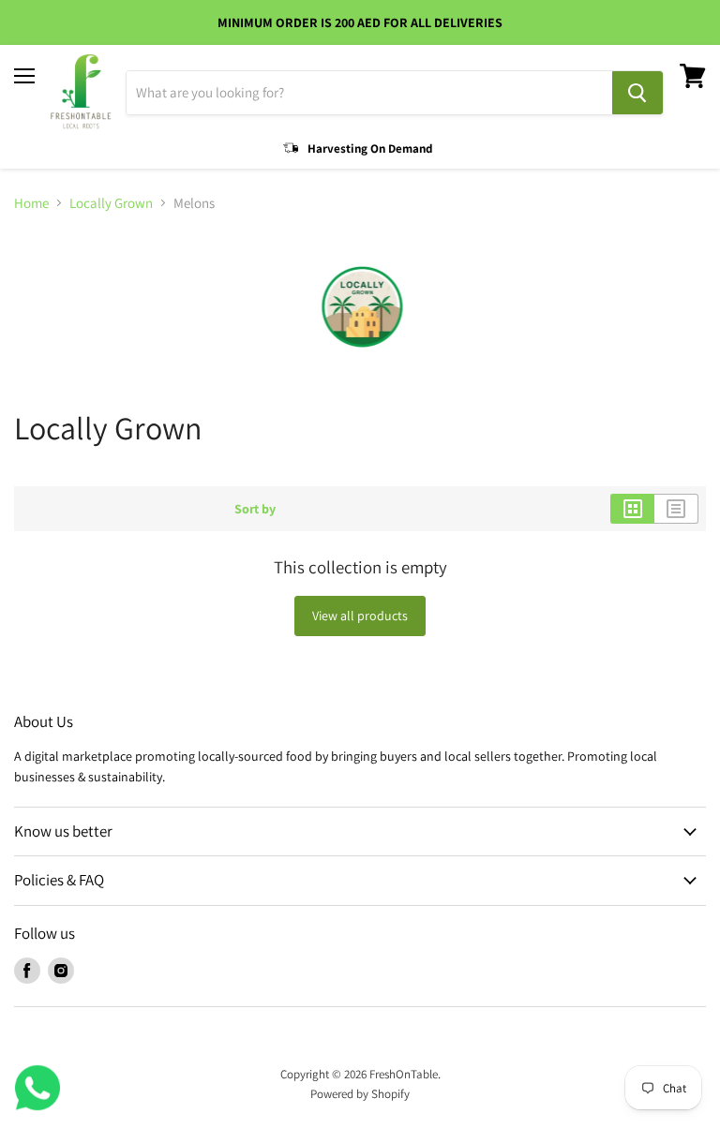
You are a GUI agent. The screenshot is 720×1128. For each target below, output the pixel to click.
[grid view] (632, 509)
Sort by (255, 508)
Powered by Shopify (360, 1094)
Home (31, 203)
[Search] (637, 92)
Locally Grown (111, 203)
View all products (360, 615)
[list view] (676, 509)
